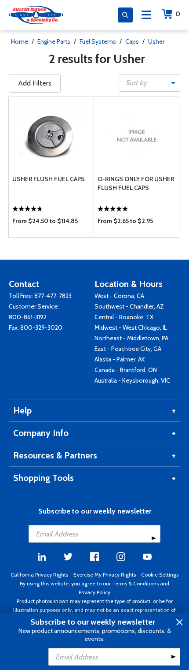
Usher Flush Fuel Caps (48, 179)
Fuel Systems (98, 41)
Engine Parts (53, 41)
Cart (177, 14)
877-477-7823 (53, 296)
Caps (132, 41)
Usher (156, 41)
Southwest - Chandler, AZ (129, 306)
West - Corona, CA (119, 296)
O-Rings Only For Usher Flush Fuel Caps (136, 183)
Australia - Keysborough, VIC (132, 380)
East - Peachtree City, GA (127, 349)
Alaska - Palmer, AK (119, 359)
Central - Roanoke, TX (123, 317)
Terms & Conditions (135, 583)
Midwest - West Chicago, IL (130, 327)
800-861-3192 (28, 317)
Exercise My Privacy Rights (104, 574)
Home (19, 41)
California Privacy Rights (39, 574)
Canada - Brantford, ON (125, 370)
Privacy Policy (94, 592)
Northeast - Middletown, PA (131, 338)
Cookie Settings (159, 574)
